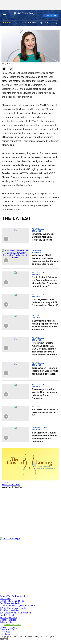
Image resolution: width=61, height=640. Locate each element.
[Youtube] (20, 594)
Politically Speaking (38, 230)
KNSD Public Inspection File (14, 608)
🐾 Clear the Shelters (25, 22)
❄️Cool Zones (47, 22)
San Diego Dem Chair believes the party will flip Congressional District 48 (45, 302)
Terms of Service (8, 619)
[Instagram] (20, 566)
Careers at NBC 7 (8, 629)
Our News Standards (10, 603)
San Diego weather (37, 251)
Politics (36, 406)
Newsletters (5, 598)
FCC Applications (8, 617)
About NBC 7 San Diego (12, 601)
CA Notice (5, 631)
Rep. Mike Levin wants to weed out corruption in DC (45, 412)
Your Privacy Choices (12, 625)
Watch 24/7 (51, 15)
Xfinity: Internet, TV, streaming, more (17, 605)
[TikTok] (20, 580)
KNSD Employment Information (15, 612)
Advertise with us (8, 627)
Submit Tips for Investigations (14, 596)
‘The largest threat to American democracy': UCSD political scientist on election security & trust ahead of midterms (44, 349)
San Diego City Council (39, 429)
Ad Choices (5, 634)
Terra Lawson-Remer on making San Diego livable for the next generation (45, 371)
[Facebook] (20, 552)
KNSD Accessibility (9, 610)
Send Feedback (7, 615)
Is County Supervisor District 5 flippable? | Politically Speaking (43, 237)
